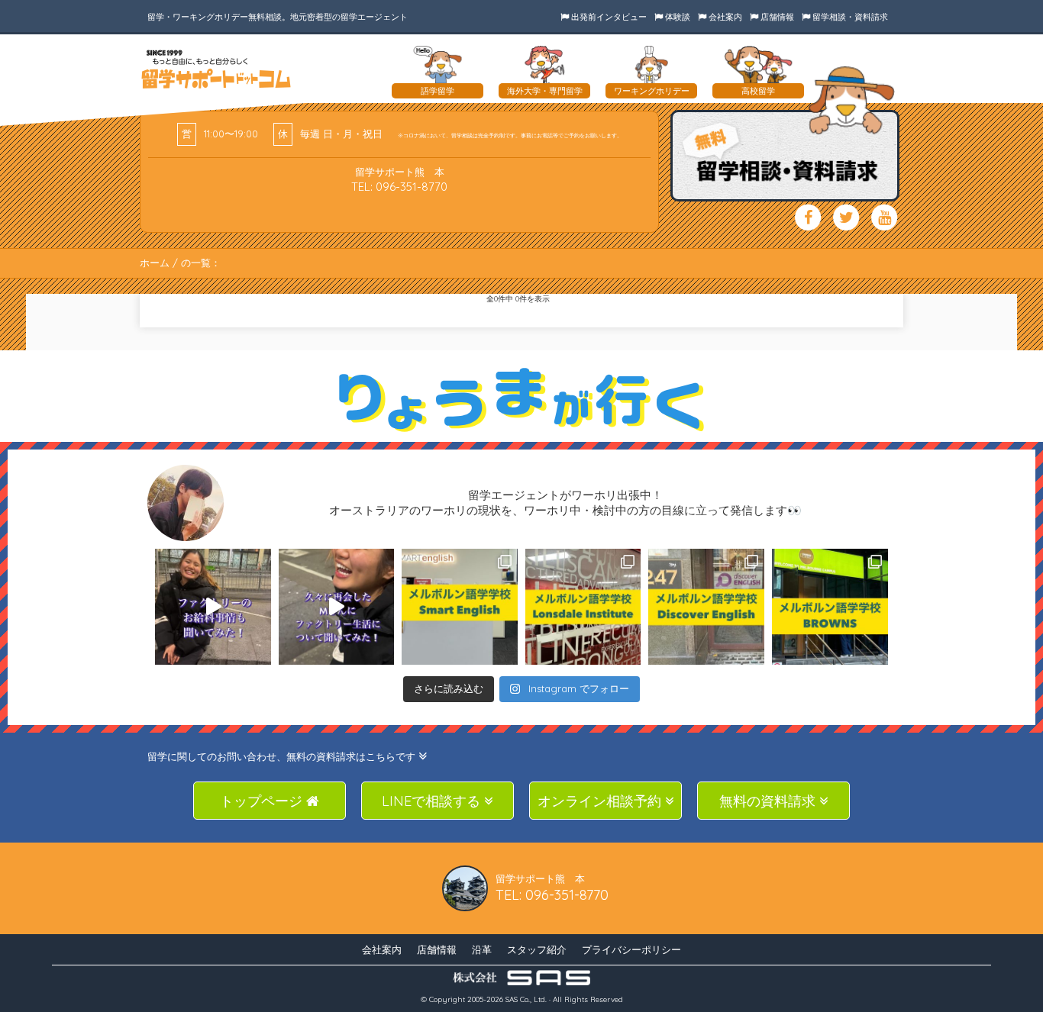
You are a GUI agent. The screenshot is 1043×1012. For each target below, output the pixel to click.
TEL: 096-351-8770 (399, 186)
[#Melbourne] (337, 607)
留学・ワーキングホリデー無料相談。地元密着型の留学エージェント (277, 16)
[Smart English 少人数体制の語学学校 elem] (460, 607)
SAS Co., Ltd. (526, 999)
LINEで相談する (433, 801)
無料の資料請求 (769, 801)
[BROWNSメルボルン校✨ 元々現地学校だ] (830, 607)
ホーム (155, 262)
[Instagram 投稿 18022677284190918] (213, 607)
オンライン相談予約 (601, 801)
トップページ (263, 801)
